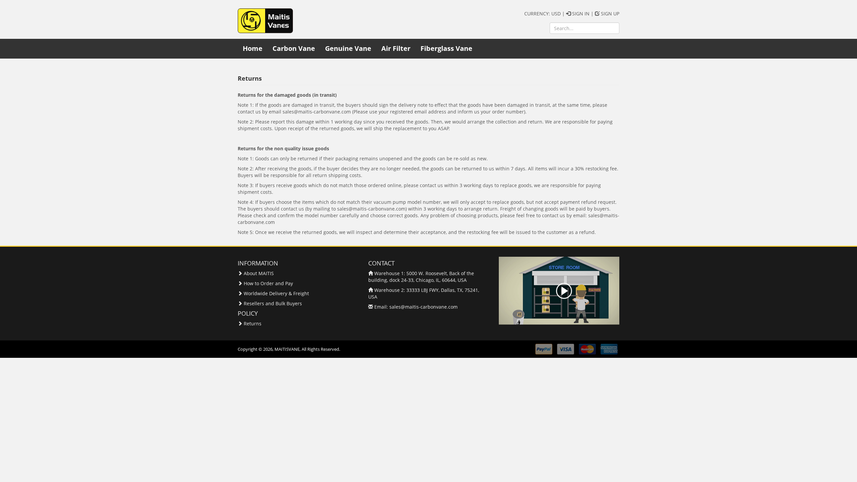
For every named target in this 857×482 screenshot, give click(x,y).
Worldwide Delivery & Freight (276, 293)
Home (252, 48)
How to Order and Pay (268, 283)
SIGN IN (580, 13)
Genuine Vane (348, 48)
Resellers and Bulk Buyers (273, 303)
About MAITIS (259, 273)
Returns (252, 323)
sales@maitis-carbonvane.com (423, 307)
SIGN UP (609, 13)
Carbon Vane (293, 48)
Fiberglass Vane (446, 48)
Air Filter (395, 48)
